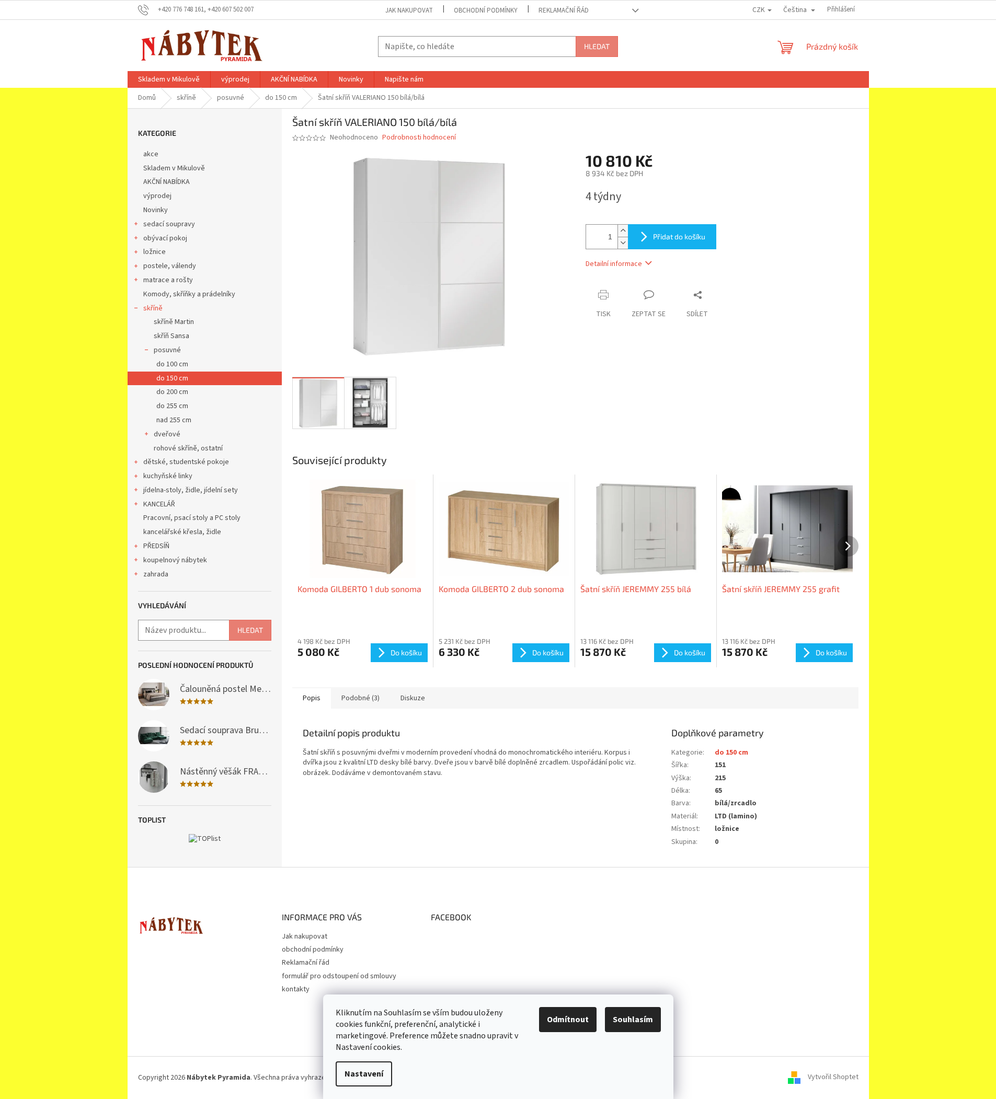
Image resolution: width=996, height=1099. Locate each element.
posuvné (167, 350)
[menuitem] (169, 79)
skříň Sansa (171, 336)
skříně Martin (174, 322)
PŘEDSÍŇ (156, 546)
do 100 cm (172, 364)
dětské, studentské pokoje (186, 462)
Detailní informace (614, 264)
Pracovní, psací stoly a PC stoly (192, 518)
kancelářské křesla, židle (182, 532)
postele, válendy (169, 266)
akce (150, 154)
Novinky (155, 210)
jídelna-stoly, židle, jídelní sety (190, 490)
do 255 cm (172, 406)
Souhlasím (633, 1019)
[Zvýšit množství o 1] (622, 231)
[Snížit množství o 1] (622, 243)
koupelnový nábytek (175, 560)
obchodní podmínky (486, 10)
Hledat (597, 46)
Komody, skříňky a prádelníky (189, 294)
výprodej (157, 196)
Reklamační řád (564, 10)
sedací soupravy (169, 224)
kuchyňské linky (167, 476)
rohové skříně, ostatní (188, 448)
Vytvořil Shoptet (833, 1077)
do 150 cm (172, 378)
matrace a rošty (168, 280)
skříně (153, 308)
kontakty (296, 989)
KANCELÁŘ (159, 504)
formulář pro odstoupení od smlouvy (339, 976)
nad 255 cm (173, 420)
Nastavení (364, 1074)
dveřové (167, 434)
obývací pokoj (165, 238)
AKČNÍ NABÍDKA (166, 182)
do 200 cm (172, 392)
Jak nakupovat (409, 10)
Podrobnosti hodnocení (419, 138)
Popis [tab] (311, 698)
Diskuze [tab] (412, 698)
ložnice (154, 252)
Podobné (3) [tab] (360, 698)
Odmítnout (568, 1019)
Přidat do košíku (679, 236)
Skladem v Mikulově (174, 168)
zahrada (155, 574)
